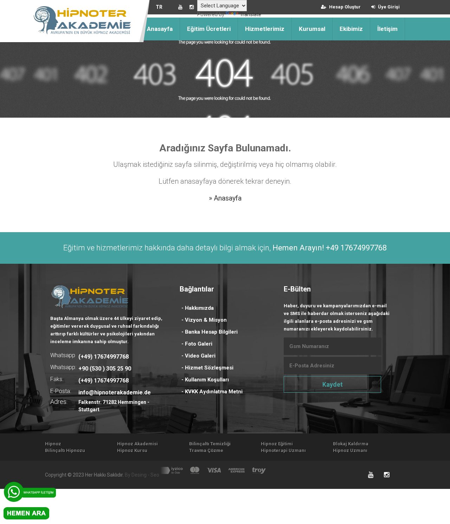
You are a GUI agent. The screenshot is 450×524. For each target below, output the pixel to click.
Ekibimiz (351, 28)
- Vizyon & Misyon (204, 320)
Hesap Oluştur (344, 6)
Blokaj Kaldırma (350, 443)
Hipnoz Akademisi (137, 443)
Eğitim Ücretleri (209, 28)
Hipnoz (53, 443)
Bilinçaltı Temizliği (210, 443)
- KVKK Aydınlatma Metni (212, 391)
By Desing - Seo (142, 475)
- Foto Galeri (196, 344)
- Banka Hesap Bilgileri (209, 332)
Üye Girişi (388, 6)
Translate (250, 14)
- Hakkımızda (197, 308)
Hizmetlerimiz (264, 28)
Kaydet (332, 384)
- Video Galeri (198, 356)
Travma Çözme (206, 450)
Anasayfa (160, 28)
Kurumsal (312, 28)
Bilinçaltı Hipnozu (65, 450)
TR (159, 7)
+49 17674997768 (356, 247)
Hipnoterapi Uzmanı (283, 450)
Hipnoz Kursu (132, 450)
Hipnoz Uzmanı (350, 450)
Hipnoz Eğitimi (277, 443)
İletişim (387, 28)
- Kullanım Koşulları (205, 379)
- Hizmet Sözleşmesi (207, 368)
